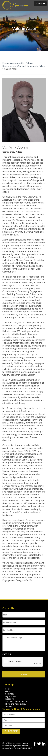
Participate (9, 699)
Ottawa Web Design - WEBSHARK (17, 748)
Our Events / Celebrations (16, 701)
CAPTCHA (6, 654)
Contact (8, 706)
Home (7, 689)
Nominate (9, 694)
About (7, 691)
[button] (40, 3)
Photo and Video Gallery (15, 704)
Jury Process (10, 696)
